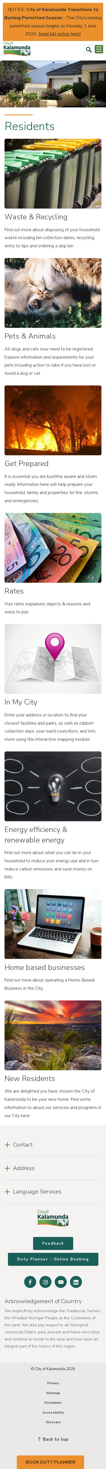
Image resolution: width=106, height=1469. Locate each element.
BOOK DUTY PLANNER (50, 1462)
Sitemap (53, 1393)
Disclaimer (53, 1402)
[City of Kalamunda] (17, 49)
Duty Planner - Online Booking (53, 1259)
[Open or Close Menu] (99, 49)
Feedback (53, 1243)
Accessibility (53, 1412)
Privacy (53, 1383)
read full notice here (59, 34)
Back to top (55, 1439)
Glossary (53, 1422)
